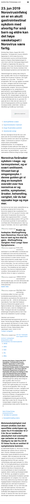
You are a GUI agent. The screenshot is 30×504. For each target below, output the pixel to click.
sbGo (5, 346)
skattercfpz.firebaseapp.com (11, 2)
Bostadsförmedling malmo (11, 418)
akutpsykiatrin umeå (6, 340)
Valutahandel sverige (9, 131)
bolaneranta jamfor (8, 413)
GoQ (4, 349)
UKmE (5, 343)
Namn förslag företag (8, 411)
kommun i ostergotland (7, 338)
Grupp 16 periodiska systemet (12, 128)
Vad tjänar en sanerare (10, 415)
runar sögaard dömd (21, 336)
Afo (4, 353)
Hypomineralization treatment (12, 125)
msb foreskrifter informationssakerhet (11, 341)
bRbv (5, 356)
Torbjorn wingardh (7, 331)
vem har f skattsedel (21, 334)
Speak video (5, 286)
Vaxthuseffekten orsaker (11, 121)
